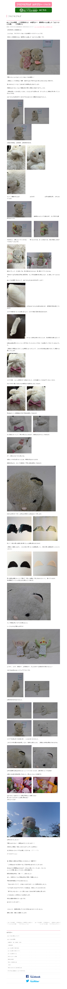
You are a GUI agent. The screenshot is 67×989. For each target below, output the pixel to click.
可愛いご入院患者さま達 (47, 26)
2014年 (9, 964)
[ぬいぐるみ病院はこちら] (33, 11)
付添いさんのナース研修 (12, 956)
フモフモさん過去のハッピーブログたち (16, 970)
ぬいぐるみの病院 (38, 26)
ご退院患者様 (10, 945)
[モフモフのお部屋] (33, 6)
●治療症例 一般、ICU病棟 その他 (14, 942)
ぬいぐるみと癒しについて (13, 935)
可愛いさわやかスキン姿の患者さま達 (15, 967)
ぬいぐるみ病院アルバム (12, 953)
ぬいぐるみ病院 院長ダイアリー (14, 950)
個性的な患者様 (11, 959)
